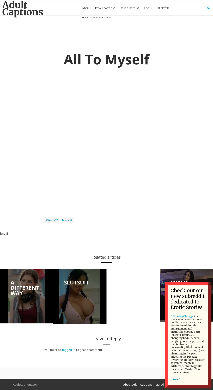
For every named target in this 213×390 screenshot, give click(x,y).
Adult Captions (22, 8)
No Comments (114, 100)
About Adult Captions (137, 384)
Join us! (175, 379)
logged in (68, 350)
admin (96, 100)
